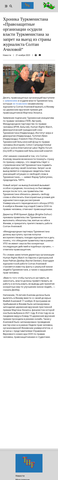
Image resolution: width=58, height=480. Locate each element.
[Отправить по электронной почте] (40, 55)
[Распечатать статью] (36, 55)
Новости (20, 476)
